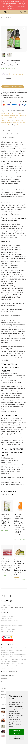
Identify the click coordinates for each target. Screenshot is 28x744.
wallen (8, 125)
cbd (16, 120)
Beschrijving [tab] (7, 130)
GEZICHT (4, 113)
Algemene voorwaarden (7, 675)
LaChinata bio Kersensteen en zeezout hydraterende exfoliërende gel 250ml (6, 564)
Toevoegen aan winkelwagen (13, 86)
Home (3, 17)
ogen (14, 122)
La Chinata (19, 125)
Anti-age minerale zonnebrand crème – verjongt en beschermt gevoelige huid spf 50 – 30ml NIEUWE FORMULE (19, 524)
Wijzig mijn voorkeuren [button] (17, 737)
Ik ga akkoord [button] (16, 730)
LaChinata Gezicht (6, 24)
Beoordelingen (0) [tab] (8, 137)
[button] (23, 28)
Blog (2, 691)
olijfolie (19, 122)
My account (4, 694)
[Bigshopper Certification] (7, 641)
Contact (3, 688)
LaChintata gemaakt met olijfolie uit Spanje (13, 20)
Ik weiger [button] (16, 733)
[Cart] (21, 12)
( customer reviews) (16, 74)
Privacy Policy (4, 701)
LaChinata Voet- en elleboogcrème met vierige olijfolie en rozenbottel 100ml (7, 521)
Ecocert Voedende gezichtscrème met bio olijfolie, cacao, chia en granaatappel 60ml (20, 567)
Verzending (4, 682)
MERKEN (8, 17)
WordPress (10, 607)
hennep (9, 122)
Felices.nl (5, 605)
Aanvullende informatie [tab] (11, 134)
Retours (3, 685)
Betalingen (4, 678)
